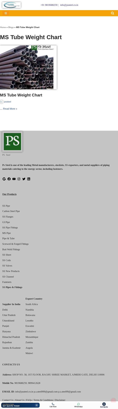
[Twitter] (24, 180)
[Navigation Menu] (5, 13)
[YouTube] (14, 180)
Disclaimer (60, 400)
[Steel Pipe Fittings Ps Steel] (11, 5)
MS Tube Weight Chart (21, 95)
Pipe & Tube (8, 238)
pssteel (7, 101)
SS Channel (8, 276)
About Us (19, 400)
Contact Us (7, 400)
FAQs (29, 400)
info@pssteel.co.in (69, 5)
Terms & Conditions (43, 400)
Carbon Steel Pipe (11, 211)
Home (3, 27)
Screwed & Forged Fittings (15, 244)
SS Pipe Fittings (10, 227)
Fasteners (6, 282)
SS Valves (7, 265)
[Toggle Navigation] (113, 400)
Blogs (11, 27)
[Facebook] (9, 180)
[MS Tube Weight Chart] (28, 67)
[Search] (112, 13)
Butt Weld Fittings (11, 249)
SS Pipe (6, 205)
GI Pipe (6, 222)
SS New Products (11, 271)
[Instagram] (19, 180)
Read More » (10, 108)
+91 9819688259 (49, 5)
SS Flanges (7, 216)
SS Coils (6, 260)
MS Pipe (6, 233)
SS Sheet (6, 254)
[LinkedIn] (29, 180)
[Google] (4, 180)
